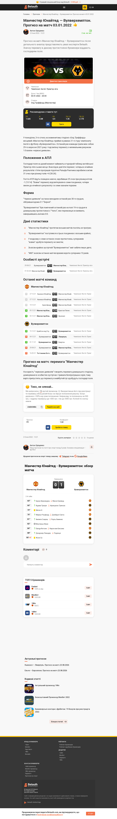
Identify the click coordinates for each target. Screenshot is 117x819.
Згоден (90, 813)
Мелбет (27, 747)
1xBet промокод (30, 766)
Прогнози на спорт (31, 776)
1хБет (27, 745)
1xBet (61, 753)
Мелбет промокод (31, 769)
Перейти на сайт (53, 407)
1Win (26, 752)
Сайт (88, 588)
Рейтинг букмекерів (66, 745)
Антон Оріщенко (37, 31)
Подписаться (92, 447)
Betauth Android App (34, 802)
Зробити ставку (61, 427)
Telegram (65, 456)
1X (41, 391)
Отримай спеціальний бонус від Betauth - (59, 2)
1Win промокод (30, 771)
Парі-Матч (28, 749)
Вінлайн (27, 754)
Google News (82, 456)
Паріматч (62, 757)
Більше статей (57, 722)
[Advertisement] (58, 637)
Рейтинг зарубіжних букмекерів (70, 747)
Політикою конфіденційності (50, 815)
